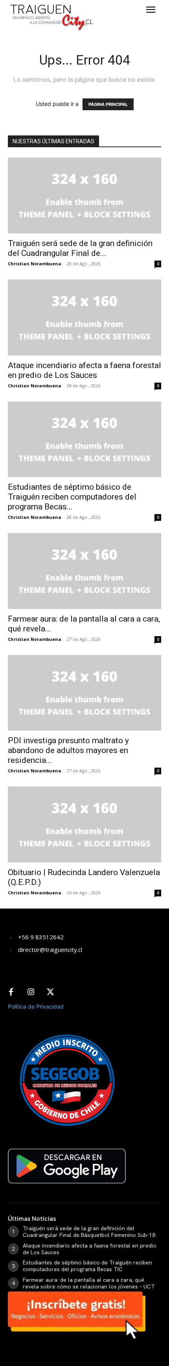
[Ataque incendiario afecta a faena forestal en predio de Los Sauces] (84, 317)
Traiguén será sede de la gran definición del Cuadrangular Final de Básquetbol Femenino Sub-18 (89, 1231)
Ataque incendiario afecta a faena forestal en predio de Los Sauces (84, 370)
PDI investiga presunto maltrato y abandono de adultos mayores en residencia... (68, 750)
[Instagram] (31, 992)
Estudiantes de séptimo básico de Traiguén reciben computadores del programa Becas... (72, 496)
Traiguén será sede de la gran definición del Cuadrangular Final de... (80, 248)
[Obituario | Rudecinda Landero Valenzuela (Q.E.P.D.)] (84, 825)
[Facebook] (11, 992)
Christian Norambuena (34, 264)
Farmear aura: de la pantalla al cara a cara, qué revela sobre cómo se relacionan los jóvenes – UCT (89, 1283)
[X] (50, 992)
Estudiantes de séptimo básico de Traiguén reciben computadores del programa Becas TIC (87, 1266)
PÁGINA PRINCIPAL (108, 104)
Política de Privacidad (36, 1006)
